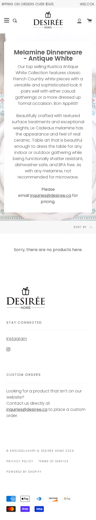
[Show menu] (6, 20)
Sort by (81, 227)
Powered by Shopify (23, 472)
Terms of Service (53, 461)
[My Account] (76, 20)
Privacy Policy (19, 461)
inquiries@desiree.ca (50, 195)
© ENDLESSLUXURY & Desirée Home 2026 (40, 451)
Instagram (16, 339)
